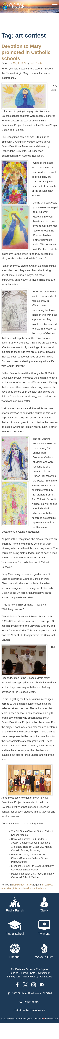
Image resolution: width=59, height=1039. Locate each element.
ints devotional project (25, 888)
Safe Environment (39, 973)
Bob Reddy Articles (22, 884)
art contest (46, 884)
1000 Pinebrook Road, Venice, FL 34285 (32, 993)
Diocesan (53, 1018)
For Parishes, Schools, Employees (29, 969)
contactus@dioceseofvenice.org (29, 1010)
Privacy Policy (30, 976)
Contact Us (46, 976)
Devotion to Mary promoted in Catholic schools (26, 52)
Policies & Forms (19, 973)
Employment (13, 976)
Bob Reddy (36, 63)
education (7, 888)
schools (42, 888)
